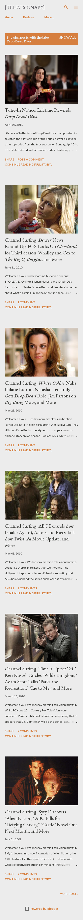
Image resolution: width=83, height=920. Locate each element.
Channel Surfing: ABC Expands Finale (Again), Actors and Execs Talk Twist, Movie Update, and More (40, 535)
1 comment (26, 302)
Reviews (28, 17)
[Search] (66, 7)
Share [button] (9, 159)
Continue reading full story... (28, 164)
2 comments (27, 588)
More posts (69, 893)
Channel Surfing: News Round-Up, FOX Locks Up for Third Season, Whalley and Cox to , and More (41, 249)
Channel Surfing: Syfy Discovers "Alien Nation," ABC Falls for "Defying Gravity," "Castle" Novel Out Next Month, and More (41, 821)
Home (9, 17)
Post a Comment (31, 159)
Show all (67, 37)
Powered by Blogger (44, 909)
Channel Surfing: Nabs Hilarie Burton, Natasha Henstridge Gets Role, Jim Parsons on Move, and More (40, 392)
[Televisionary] (25, 7)
